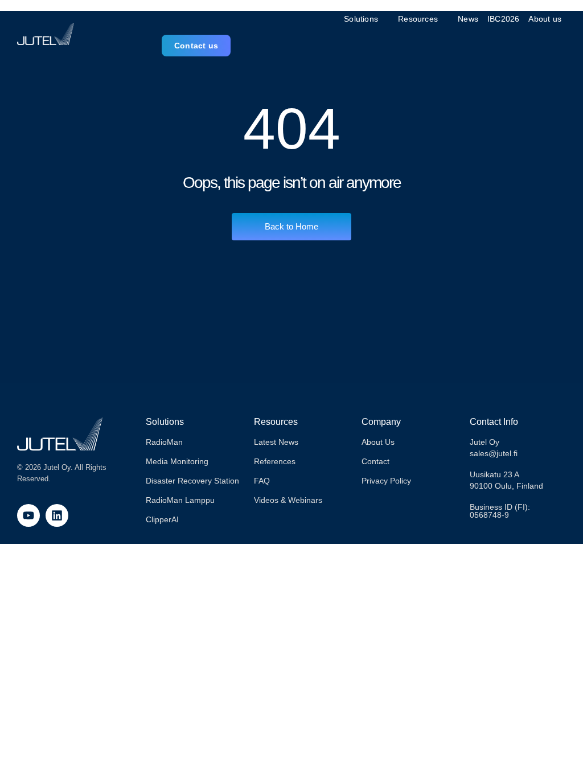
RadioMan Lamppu (180, 500)
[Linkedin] (57, 515)
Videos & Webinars (288, 500)
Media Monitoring (177, 461)
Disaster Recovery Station (192, 480)
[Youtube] (28, 515)
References (274, 461)
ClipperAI (162, 519)
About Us (378, 442)
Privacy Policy (386, 480)
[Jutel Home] (45, 34)
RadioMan (164, 442)
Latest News (276, 442)
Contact (375, 461)
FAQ (262, 480)
